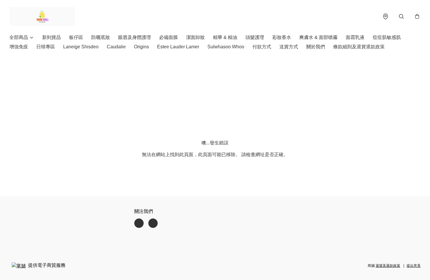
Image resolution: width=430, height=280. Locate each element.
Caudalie (116, 46)
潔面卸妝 (195, 37)
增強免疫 (18, 46)
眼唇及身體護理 (134, 37)
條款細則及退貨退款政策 (359, 46)
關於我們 (315, 46)
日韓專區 (45, 46)
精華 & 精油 (225, 37)
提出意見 (414, 266)
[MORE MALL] (42, 16)
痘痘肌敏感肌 (387, 37)
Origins (141, 46)
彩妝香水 (281, 37)
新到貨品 (51, 37)
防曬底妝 (100, 37)
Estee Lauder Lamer (178, 46)
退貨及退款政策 (388, 266)
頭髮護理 (254, 37)
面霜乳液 (355, 37)
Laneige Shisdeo (81, 46)
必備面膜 (168, 37)
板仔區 (76, 37)
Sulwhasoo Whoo (225, 46)
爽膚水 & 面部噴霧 (318, 37)
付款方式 (261, 46)
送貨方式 (288, 46)
